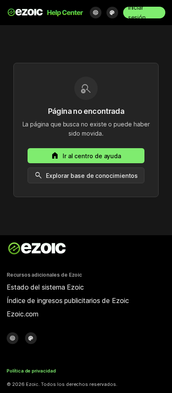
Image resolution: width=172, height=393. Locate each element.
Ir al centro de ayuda (86, 156)
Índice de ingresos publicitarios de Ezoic (68, 300)
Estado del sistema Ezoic (45, 287)
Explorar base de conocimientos (86, 175)
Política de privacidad (31, 371)
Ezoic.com (22, 314)
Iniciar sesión (137, 12)
